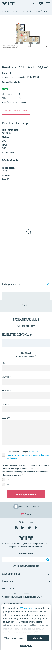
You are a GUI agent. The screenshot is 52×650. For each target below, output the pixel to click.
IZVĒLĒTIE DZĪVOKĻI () (17, 334)
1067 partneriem (27, 608)
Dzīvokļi (25, 305)
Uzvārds (5, 377)
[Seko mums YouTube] (16, 528)
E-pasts (5, 404)
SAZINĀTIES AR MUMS (16, 110)
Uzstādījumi (26, 645)
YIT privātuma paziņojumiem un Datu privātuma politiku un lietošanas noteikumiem (28, 454)
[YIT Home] (8, 3)
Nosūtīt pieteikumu (26, 494)
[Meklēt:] (47, 559)
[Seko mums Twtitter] (29, 528)
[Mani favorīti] (41, 3)
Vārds (4, 363)
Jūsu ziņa (6, 418)
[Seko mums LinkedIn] (23, 528)
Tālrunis (6, 390)
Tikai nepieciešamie (14, 638)
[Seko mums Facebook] (36, 528)
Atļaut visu (37, 638)
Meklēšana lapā (26, 553)
